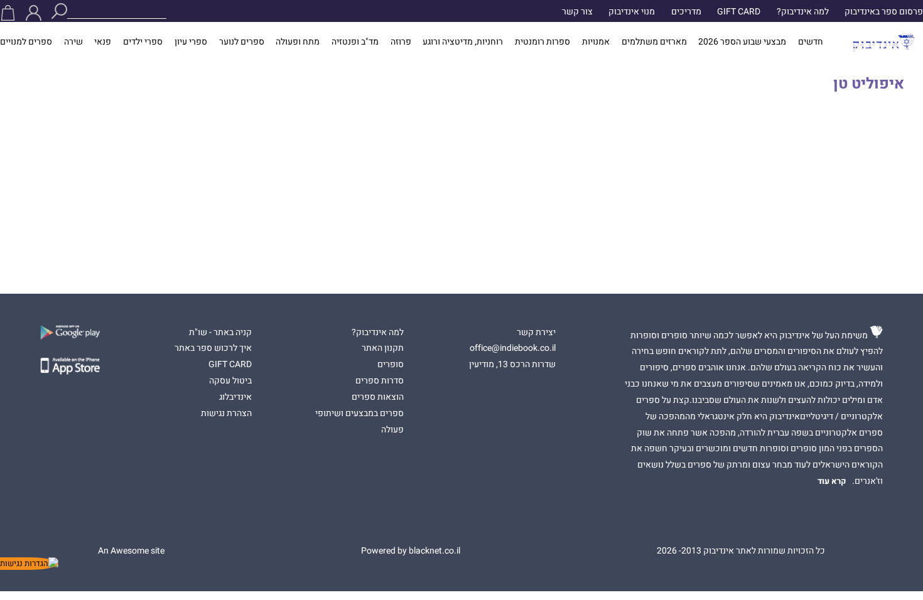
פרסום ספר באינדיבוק (884, 12)
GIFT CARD (738, 12)
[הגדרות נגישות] (29, 563)
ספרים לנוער (241, 42)
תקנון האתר (383, 348)
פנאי (102, 42)
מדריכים (686, 12)
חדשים (810, 42)
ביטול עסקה (230, 381)
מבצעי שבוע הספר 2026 (742, 42)
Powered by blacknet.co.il (410, 551)
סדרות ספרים (379, 381)
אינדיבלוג (235, 397)
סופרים (390, 364)
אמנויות (596, 42)
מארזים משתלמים (654, 42)
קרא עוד (832, 481)
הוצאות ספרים (378, 397)
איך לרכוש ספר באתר (213, 348)
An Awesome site (131, 551)
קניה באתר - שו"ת (220, 332)
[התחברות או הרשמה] (33, 13)
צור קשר (577, 12)
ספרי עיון (191, 42)
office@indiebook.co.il (513, 348)
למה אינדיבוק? (803, 12)
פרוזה (401, 42)
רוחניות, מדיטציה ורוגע (463, 42)
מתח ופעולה (298, 42)
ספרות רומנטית (542, 42)
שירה (73, 42)
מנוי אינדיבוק (631, 12)
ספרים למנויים (26, 42)
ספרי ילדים (143, 42)
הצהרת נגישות (226, 413)
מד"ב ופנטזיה (355, 42)
